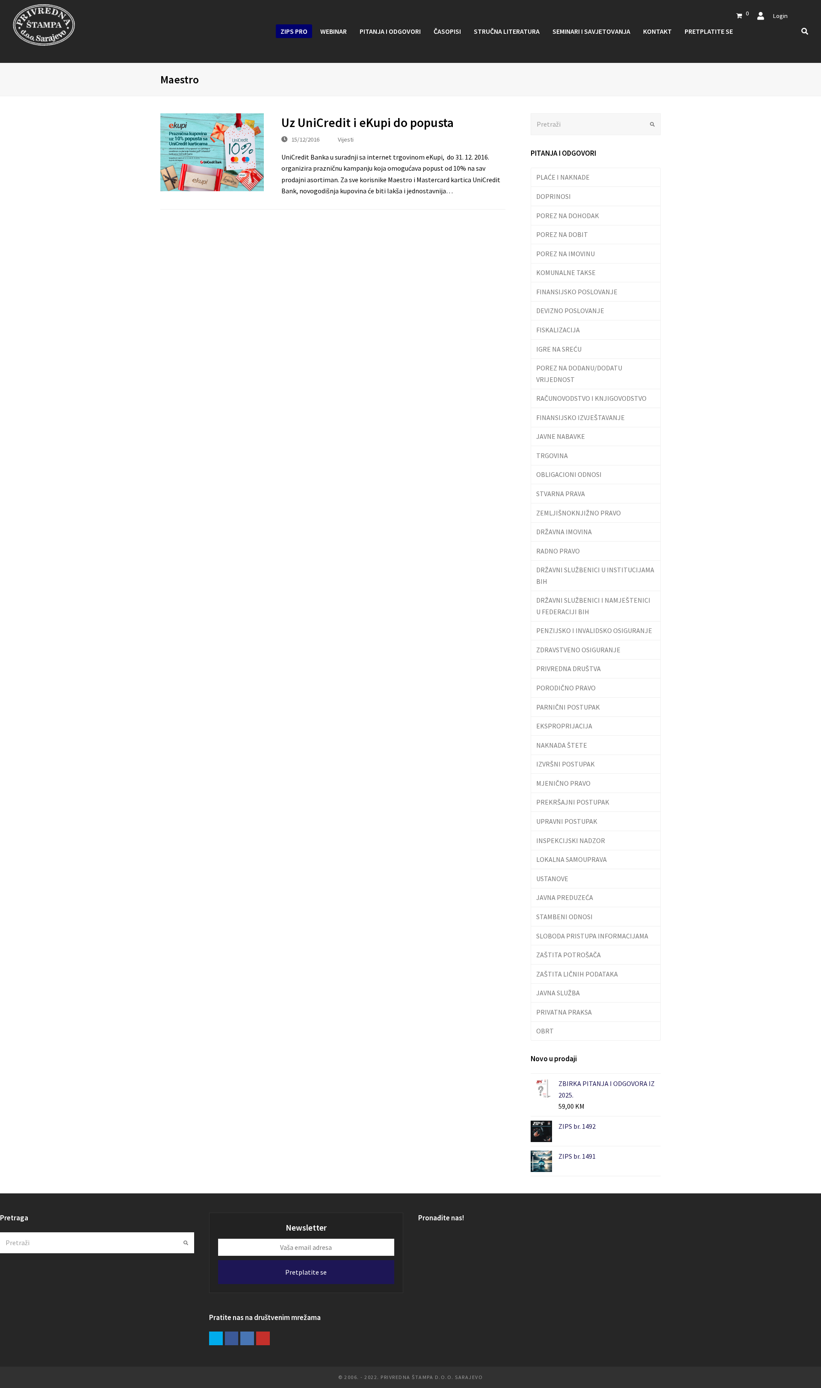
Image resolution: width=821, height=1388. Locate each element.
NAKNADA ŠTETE (561, 745)
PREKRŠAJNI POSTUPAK (572, 802)
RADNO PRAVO (558, 551)
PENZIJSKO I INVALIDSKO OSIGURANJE (594, 630)
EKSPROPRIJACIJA (564, 726)
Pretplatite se (306, 1272)
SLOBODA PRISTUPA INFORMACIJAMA (592, 936)
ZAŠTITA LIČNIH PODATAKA (577, 974)
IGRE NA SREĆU (559, 349)
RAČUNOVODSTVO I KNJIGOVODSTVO (591, 398)
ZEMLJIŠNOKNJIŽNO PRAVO (578, 513)
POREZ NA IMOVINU (565, 253)
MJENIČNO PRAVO (563, 783)
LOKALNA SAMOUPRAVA (571, 859)
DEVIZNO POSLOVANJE (570, 310)
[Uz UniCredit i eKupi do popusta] (212, 152)
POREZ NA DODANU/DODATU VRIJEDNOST (579, 373)
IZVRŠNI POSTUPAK (565, 764)
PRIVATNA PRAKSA (564, 1012)
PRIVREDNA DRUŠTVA (568, 668)
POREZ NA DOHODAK (567, 215)
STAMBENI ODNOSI (564, 916)
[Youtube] (263, 1338)
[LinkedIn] (247, 1338)
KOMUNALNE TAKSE (566, 272)
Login (780, 16)
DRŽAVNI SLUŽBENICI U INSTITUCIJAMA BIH (595, 575)
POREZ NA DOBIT (562, 234)
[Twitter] (216, 1338)
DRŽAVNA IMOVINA (564, 531)
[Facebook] (232, 1338)
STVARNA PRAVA (560, 493)
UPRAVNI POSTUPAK (566, 821)
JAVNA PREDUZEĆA (564, 897)
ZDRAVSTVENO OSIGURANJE (578, 649)
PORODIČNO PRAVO (566, 688)
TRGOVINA (552, 455)
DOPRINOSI (553, 196)
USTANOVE (552, 878)
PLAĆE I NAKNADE (563, 177)
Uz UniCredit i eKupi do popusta (367, 122)
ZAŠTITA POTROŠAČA (568, 954)
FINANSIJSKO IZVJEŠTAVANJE (580, 417)
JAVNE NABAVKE (560, 436)
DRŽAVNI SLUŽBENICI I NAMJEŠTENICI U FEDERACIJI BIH (593, 606)
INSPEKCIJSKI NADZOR (570, 840)
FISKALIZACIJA (558, 330)
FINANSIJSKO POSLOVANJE (576, 291)
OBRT (545, 1031)
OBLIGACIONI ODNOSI (569, 474)
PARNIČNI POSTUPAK (568, 707)
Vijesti (346, 139)
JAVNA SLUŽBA (558, 992)
